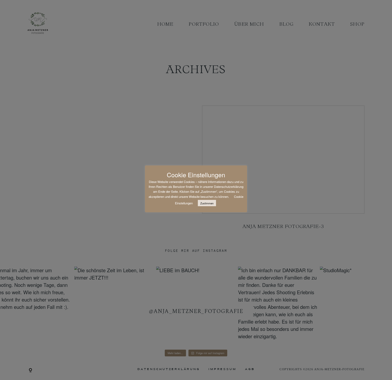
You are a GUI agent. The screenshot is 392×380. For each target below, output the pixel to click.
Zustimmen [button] (207, 203)
